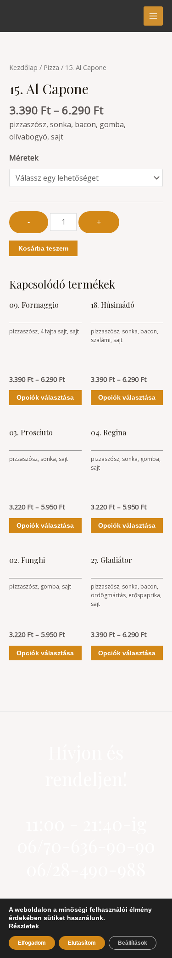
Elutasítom (82, 943)
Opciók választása (45, 397)
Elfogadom (32, 943)
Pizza (51, 67)
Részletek (24, 926)
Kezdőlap (23, 67)
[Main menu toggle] (153, 16)
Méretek (24, 158)
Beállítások (132, 943)
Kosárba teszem (43, 248)
